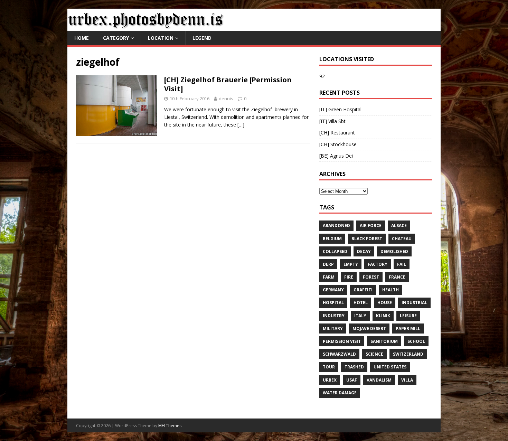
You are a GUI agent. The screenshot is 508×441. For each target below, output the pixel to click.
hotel (361, 303)
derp (328, 264)
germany (333, 290)
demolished (394, 251)
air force (371, 225)
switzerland (408, 354)
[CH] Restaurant (337, 132)
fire (348, 277)
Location (160, 38)
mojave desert (369, 328)
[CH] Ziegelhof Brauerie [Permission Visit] (228, 84)
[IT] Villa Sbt (332, 121)
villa (407, 380)
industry (334, 316)
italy (360, 316)
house (384, 303)
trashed (354, 367)
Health (390, 290)
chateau (402, 239)
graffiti (363, 290)
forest (371, 277)
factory (377, 264)
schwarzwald (339, 354)
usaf (351, 380)
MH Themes (169, 426)
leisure (408, 316)
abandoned (336, 225)
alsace (399, 225)
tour (329, 367)
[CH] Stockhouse (338, 144)
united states (390, 367)
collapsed (335, 251)
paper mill (408, 328)
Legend (201, 38)
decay (364, 251)
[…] (240, 124)
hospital (333, 303)
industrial (414, 303)
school (416, 341)
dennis (226, 98)
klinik (383, 316)
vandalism (379, 380)
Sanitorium (384, 341)
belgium (332, 239)
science (374, 354)
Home (81, 38)
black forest (366, 239)
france (397, 277)
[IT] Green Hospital (340, 109)
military (333, 328)
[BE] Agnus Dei (336, 155)
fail (401, 264)
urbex (330, 380)
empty (351, 264)
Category (116, 38)
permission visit (342, 341)
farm (329, 277)
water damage (340, 393)
